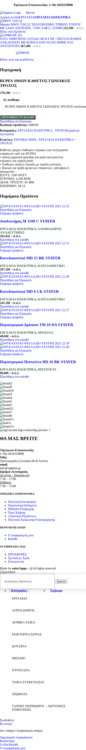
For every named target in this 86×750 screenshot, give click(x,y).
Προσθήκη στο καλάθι (18, 117)
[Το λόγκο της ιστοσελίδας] (10, 12)
